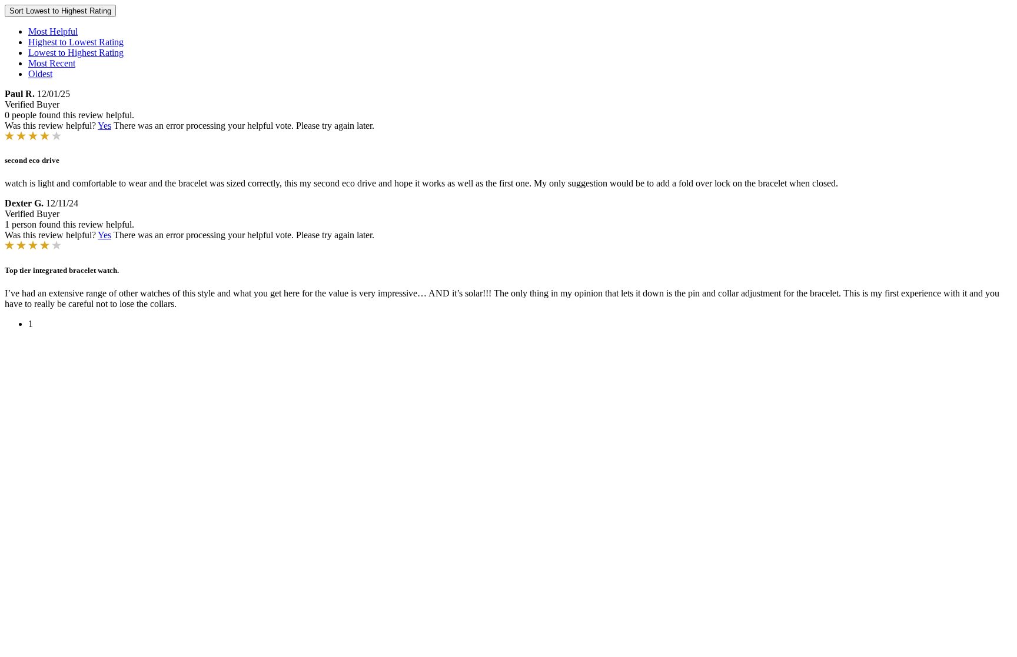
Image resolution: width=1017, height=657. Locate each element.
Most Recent (51, 63)
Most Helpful (53, 31)
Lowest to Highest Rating (76, 53)
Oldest (40, 74)
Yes (104, 126)
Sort (60, 10)
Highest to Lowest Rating (76, 42)
